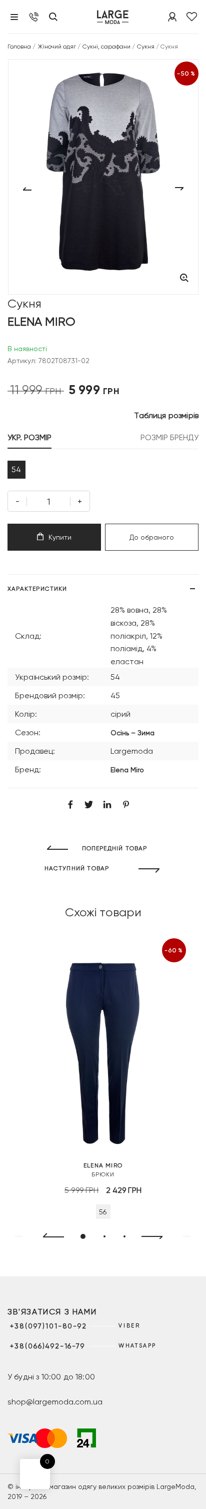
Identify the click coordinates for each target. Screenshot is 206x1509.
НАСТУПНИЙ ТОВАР (77, 868)
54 (16, 469)
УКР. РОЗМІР (30, 437)
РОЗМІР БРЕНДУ (169, 437)
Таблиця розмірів (166, 415)
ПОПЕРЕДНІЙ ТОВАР (115, 848)
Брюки (103, 1170)
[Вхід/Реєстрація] (172, 17)
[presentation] (49, 1236)
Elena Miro (127, 770)
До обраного (152, 537)
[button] (83, 1236)
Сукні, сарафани (106, 46)
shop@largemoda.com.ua (55, 1401)
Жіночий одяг (57, 46)
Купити (60, 537)
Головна (19, 46)
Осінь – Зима (132, 733)
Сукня (145, 46)
